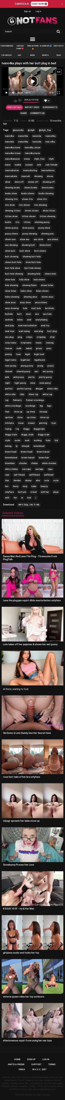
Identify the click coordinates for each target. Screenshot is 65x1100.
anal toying (24, 331)
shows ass (10, 239)
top (7, 400)
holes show (26, 291)
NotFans (29, 1095)
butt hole (36, 308)
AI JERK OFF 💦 (46, 46)
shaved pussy (23, 371)
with (7, 498)
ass (37, 314)
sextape (39, 469)
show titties (49, 211)
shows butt (45, 245)
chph (51, 159)
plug (20, 337)
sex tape (26, 469)
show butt (10, 251)
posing (8, 354)
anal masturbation (27, 325)
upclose (9, 417)
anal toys (9, 331)
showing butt (28, 245)
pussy (51, 366)
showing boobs (12, 188)
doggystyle (39, 429)
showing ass (47, 234)
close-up (44, 417)
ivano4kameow (12, 159)
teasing (50, 343)
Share (23, 113)
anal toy (45, 325)
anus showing (12, 308)
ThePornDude (6, 46)
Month (45, 55)
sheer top (33, 394)
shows (50, 176)
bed (29, 498)
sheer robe (52, 389)
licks (48, 440)
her (15, 498)
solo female (51, 165)
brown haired (43, 452)
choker (34, 463)
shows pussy (11, 228)
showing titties (13, 211)
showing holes (29, 285)
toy (17, 429)
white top (47, 394)
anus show (25, 302)
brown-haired (28, 457)
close (20, 417)
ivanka (18, 165)
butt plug (52, 331)
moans (31, 423)
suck (27, 440)
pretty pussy (45, 377)
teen (18, 354)
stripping (41, 337)
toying (8, 429)
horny (15, 486)
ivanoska (9, 142)
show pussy (28, 228)
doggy (26, 429)
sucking (38, 440)
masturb (26, 176)
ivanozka (36, 142)
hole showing (11, 285)
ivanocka (36, 136)
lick (56, 440)
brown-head (26, 452)
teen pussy (10, 366)
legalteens (39, 360)
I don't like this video (20, 100)
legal (27, 354)
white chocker (49, 463)
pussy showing (29, 234)
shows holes (47, 285)
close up (18, 412)
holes (20, 320)
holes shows (42, 291)
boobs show (11, 193)
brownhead (39, 446)
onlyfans (9, 492)
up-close (31, 417)
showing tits (11, 199)
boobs (8, 222)
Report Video (32, 107)
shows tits (27, 199)
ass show (38, 239)
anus (28, 314)
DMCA (22, 1069)
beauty (44, 486)
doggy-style (11, 434)
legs (49, 406)
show (7, 182)
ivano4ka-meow (13, 153)
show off (19, 182)
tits (17, 222)
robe (22, 394)
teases (8, 348)
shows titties (31, 211)
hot (7, 486)
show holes (10, 291)
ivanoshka (51, 136)
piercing (43, 423)
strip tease (10, 343)
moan (21, 423)
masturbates (47, 170)
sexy (25, 486)
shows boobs (30, 188)
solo (39, 165)
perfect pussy (24, 389)
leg (41, 406)
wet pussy (48, 371)
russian (29, 165)
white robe (10, 394)
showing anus (30, 297)
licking (8, 446)
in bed (33, 492)
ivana (7, 165)
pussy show (44, 228)
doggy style (43, 434)
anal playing (41, 320)
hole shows (39, 280)
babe (34, 486)
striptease (26, 343)
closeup (43, 412)
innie (32, 383)
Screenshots (50, 107)
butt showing (11, 256)
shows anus (47, 297)
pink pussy (19, 377)
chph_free (39, 159)
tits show (10, 205)
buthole (9, 314)
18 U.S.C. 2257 (39, 1069)
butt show (25, 251)
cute (46, 480)
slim (38, 480)
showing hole (34, 274)
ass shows (53, 239)
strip (52, 337)
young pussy (27, 366)
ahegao (39, 389)
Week (32, 55)
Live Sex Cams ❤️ (20, 47)
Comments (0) (37, 113)
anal (29, 320)
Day (19, 55)
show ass (24, 239)
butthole (49, 308)
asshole (9, 320)
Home (17, 1059)
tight (7, 383)
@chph (31, 130)
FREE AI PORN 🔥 (32, 47)
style (7, 440)
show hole (10, 280)
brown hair (44, 457)
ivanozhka (23, 142)
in (22, 498)
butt (19, 314)
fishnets (17, 400)
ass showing (11, 245)
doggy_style (27, 434)
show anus (10, 302)
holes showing (12, 297)
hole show (24, 280)
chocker (23, 463)
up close (31, 412)
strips (29, 337)
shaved (8, 371)
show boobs (48, 188)
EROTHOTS (59, 46)
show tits (42, 199)
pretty (31, 377)
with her (45, 492)
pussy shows (11, 234)
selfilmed (49, 475)
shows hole (50, 274)
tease (39, 343)
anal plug (38, 331)
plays (56, 492)
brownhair (10, 463)
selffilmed (34, 475)
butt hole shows (32, 268)
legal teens (10, 360)
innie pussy (45, 383)
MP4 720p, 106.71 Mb (29, 505)
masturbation (12, 170)
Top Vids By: (6, 55)
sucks (17, 440)
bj (17, 446)
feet (7, 412)
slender (17, 480)
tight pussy (20, 383)
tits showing (40, 205)
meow (27, 159)
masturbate (11, 176)
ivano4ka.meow (32, 153)
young (40, 366)
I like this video (15, 100)
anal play (9, 325)
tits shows (24, 205)
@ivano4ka (18, 130)
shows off (33, 182)
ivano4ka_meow (32, 147)
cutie (56, 480)
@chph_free (45, 130)
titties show (11, 216)
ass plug (9, 337)
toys (53, 423)
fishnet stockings (35, 400)
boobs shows (27, 193)
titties (27, 222)
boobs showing (46, 193)
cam (7, 475)
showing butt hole (32, 256)
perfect (9, 389)
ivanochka (23, 136)
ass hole (47, 314)
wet (36, 371)
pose (48, 348)
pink (7, 377)
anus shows (41, 302)
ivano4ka (9, 136)
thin (7, 480)
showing (38, 176)
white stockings (13, 406)
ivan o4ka (50, 142)
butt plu (22, 492)
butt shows (40, 251)
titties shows (29, 216)
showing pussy (42, 222)
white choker (11, 469)
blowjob (25, 446)
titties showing (47, 216)
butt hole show (12, 268)
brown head (10, 452)
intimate (9, 423)
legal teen (39, 354)
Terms (52, 1064)
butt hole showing (14, 274)
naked (29, 348)
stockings (31, 406)
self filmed (19, 475)
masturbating (30, 170)
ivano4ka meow (12, 147)
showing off (49, 182)
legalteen (25, 360)
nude (18, 348)
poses (39, 348)
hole (25, 308)
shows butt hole (13, 262)
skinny (28, 480)
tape (50, 469)
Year (58, 55)
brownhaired (11, 457)
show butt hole (33, 262)
